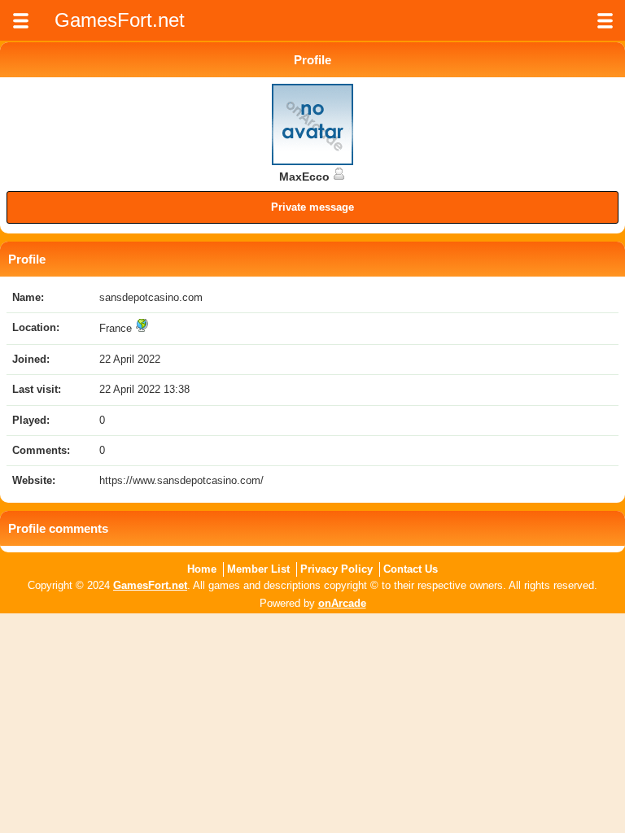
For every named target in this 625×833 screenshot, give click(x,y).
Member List (258, 569)
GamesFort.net (150, 585)
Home (201, 569)
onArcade (342, 603)
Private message (312, 207)
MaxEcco (306, 176)
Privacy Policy (336, 569)
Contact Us (410, 569)
